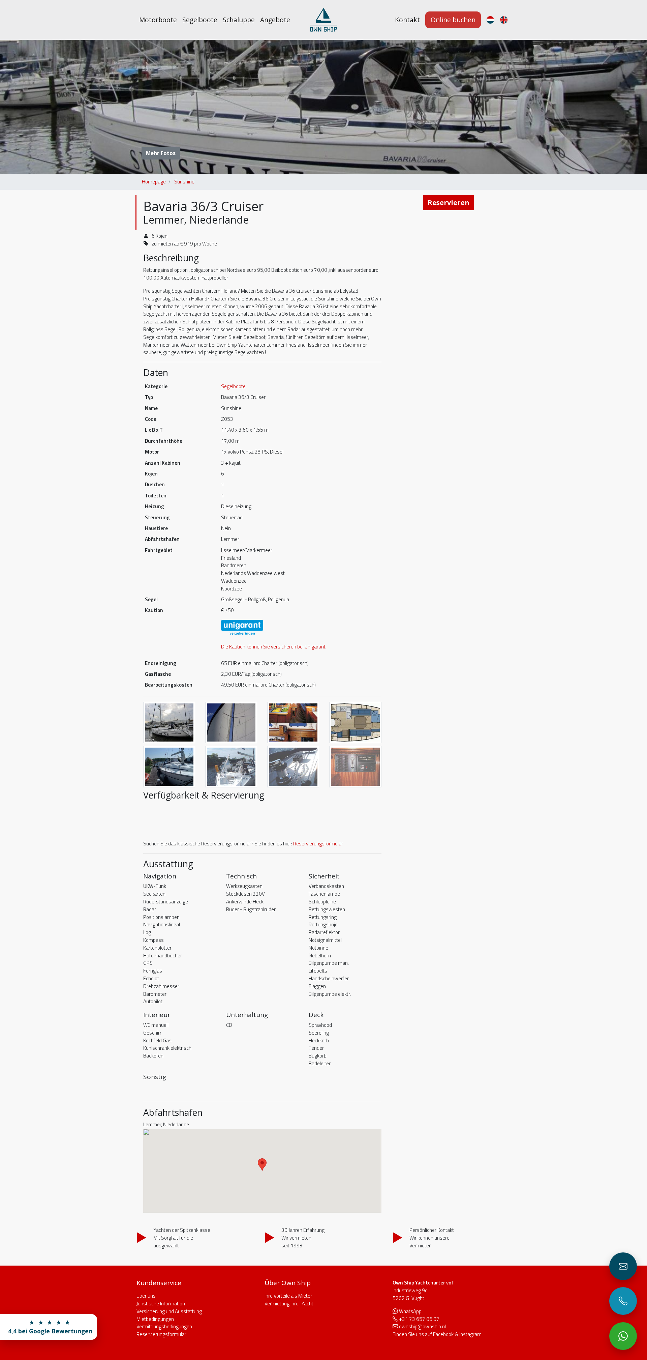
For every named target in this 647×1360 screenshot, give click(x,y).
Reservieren (448, 202)
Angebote (275, 19)
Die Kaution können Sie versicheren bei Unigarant (273, 646)
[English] (504, 20)
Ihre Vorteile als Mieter (288, 1296)
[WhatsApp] (623, 1336)
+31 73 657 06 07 (419, 1319)
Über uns (146, 1296)
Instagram (470, 1334)
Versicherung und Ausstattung (169, 1311)
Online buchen (453, 19)
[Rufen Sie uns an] (623, 1301)
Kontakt (407, 19)
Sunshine (184, 181)
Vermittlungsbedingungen (164, 1326)
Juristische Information (160, 1303)
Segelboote (199, 19)
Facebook (443, 1334)
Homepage (154, 181)
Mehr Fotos (161, 153)
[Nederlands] (490, 20)
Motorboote (158, 19)
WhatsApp (410, 1311)
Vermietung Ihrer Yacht (289, 1303)
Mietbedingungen (155, 1319)
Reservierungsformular (318, 843)
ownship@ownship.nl (422, 1326)
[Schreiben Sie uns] (623, 1266)
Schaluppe (239, 19)
